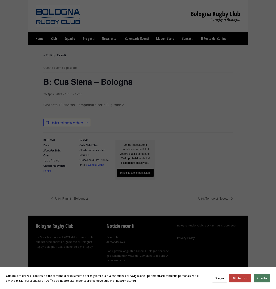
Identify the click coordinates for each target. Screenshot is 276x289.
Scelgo (219, 278)
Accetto (262, 278)
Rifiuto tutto (240, 278)
